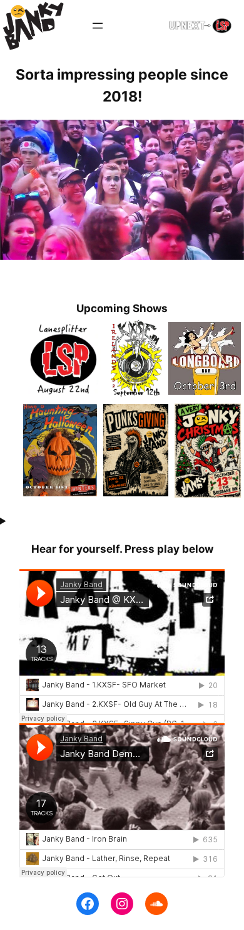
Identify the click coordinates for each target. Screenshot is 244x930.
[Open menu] (97, 25)
